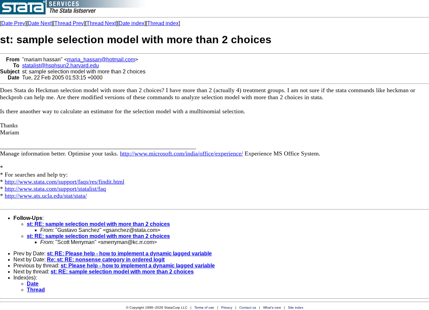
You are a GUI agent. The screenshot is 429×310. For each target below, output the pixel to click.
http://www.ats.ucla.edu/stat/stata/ (46, 195)
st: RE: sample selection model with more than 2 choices (98, 224)
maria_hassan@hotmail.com (101, 59)
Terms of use (204, 307)
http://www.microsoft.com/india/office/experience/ (181, 153)
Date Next (40, 23)
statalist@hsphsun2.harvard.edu (60, 65)
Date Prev (13, 23)
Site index (295, 307)
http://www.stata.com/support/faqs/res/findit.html (64, 181)
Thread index (163, 23)
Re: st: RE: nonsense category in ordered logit (106, 259)
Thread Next (101, 23)
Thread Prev (69, 23)
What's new (272, 307)
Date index (131, 23)
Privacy (226, 307)
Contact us (247, 307)
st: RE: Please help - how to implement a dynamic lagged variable (129, 253)
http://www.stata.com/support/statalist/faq (55, 188)
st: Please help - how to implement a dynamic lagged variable (138, 265)
